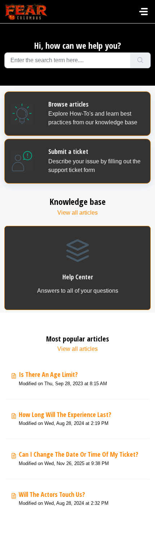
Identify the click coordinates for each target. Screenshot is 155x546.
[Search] (140, 60)
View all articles (77, 213)
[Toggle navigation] (143, 11)
